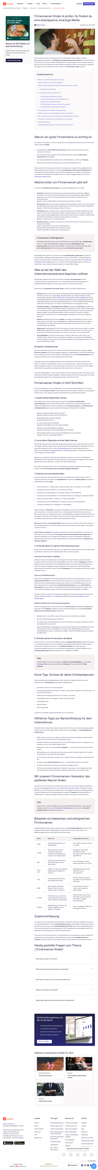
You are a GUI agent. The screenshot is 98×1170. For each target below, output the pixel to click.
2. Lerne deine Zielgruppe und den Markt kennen (54, 99)
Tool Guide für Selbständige (63, 808)
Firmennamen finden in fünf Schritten (49, 93)
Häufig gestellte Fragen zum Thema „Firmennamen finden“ (55, 125)
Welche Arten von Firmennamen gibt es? (50, 82)
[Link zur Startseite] (8, 1118)
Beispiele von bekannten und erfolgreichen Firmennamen (55, 119)
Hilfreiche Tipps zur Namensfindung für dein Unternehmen (55, 113)
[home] (8, 4)
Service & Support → (9, 1124)
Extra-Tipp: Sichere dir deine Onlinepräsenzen (52, 110)
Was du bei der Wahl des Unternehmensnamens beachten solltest (58, 85)
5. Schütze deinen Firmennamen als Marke (52, 107)
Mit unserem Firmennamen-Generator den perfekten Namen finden (58, 116)
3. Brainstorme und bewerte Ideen (50, 101)
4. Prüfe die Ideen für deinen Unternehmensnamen (55, 104)
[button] (20, 4)
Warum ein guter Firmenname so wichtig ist (51, 79)
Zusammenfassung (44, 122)
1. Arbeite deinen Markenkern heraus (51, 96)
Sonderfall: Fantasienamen (48, 89)
